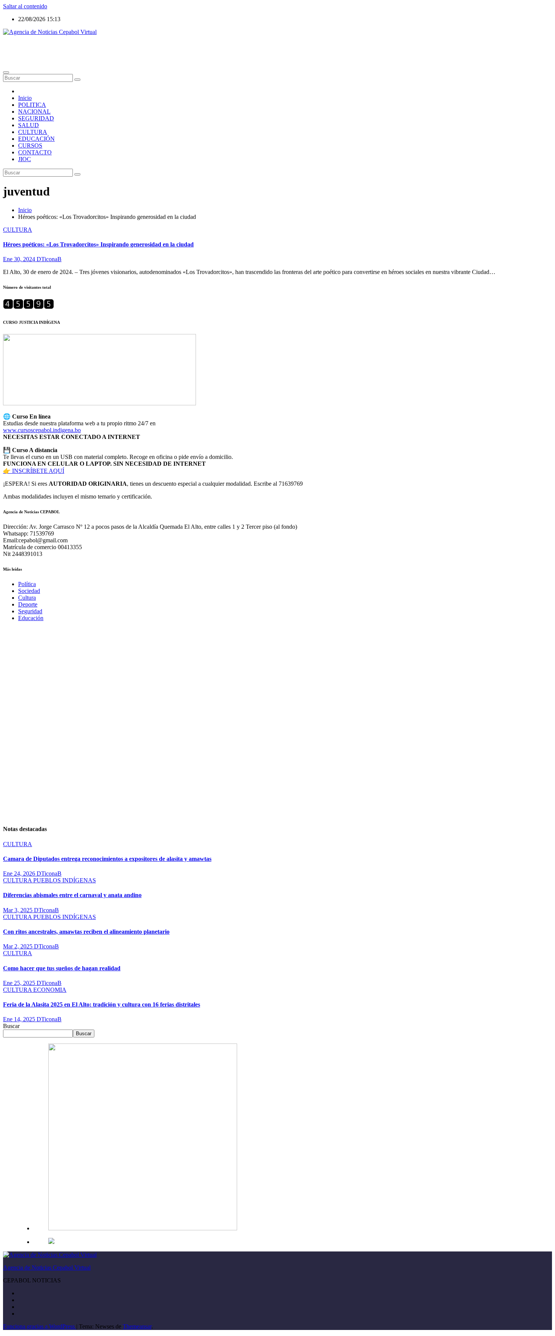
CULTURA (32, 132)
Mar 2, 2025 (18, 946)
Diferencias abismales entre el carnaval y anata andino (72, 895)
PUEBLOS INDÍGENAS (64, 880)
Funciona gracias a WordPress (39, 1326)
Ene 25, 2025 (20, 983)
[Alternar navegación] (6, 72)
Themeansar (137, 1326)
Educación (30, 618)
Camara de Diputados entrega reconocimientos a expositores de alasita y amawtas (107, 859)
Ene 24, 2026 (20, 873)
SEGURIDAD (36, 118)
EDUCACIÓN (36, 138)
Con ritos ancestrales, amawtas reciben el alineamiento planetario (86, 931)
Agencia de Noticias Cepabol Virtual (47, 45)
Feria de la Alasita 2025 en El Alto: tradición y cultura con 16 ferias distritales (101, 1004)
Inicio (25, 98)
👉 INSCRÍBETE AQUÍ (33, 471)
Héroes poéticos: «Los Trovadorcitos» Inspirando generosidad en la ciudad (98, 244)
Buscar (11, 1026)
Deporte (27, 604)
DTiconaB (49, 259)
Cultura (27, 597)
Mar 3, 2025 (18, 910)
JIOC (24, 159)
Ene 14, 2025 (20, 1019)
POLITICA (32, 105)
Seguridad (30, 611)
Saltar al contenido (25, 6)
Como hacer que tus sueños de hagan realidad (61, 968)
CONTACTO (35, 152)
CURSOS (30, 145)
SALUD (28, 125)
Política (27, 584)
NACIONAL (34, 111)
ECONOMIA (49, 990)
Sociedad (29, 591)
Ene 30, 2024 (20, 259)
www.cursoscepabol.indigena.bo (42, 430)
